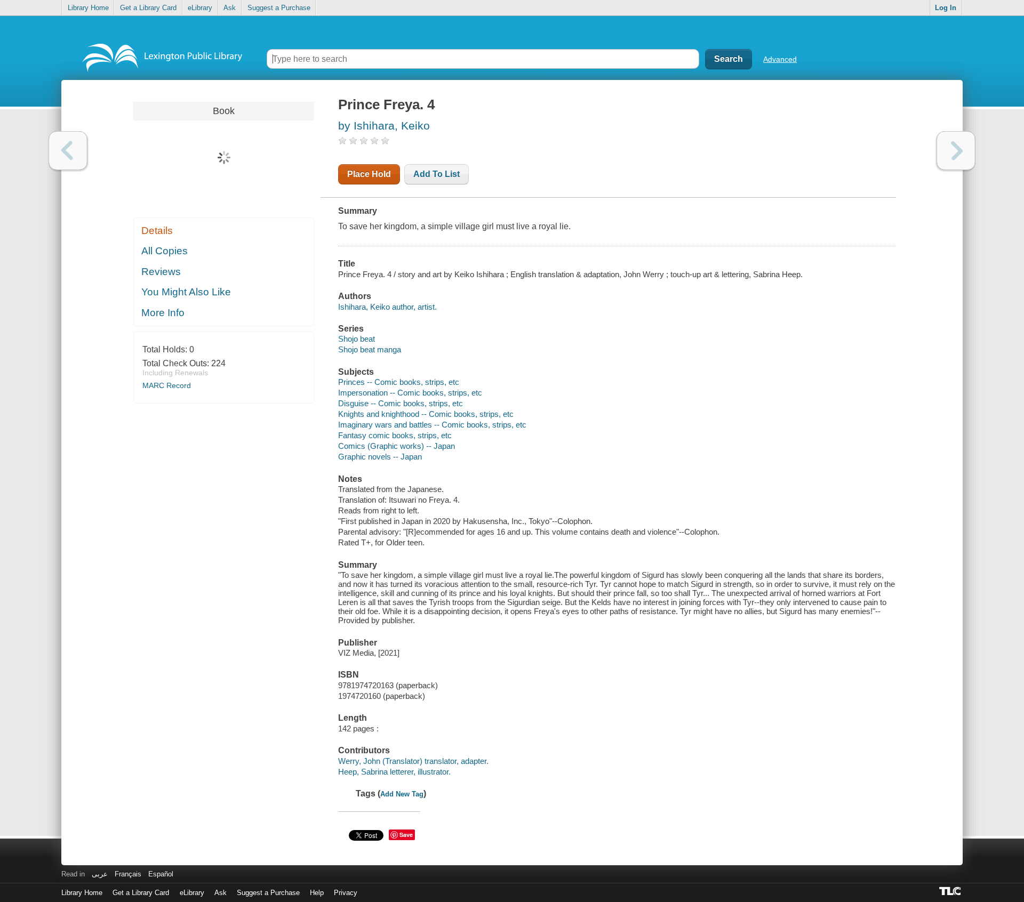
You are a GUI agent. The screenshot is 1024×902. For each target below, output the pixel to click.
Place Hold (369, 174)
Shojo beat (356, 338)
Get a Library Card (148, 8)
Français (128, 874)
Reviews (161, 271)
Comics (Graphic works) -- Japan (396, 445)
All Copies (164, 250)
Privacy (345, 893)
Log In (945, 8)
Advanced (780, 59)
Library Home (88, 8)
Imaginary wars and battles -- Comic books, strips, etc (432, 424)
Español (160, 874)
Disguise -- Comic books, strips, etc (400, 403)
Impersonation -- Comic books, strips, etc (410, 392)
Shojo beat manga (369, 349)
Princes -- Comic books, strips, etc (398, 381)
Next (956, 150)
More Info (163, 312)
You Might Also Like (186, 291)
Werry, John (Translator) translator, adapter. (413, 761)
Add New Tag (401, 794)
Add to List (436, 174)
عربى (100, 874)
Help (317, 893)
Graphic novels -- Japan (380, 456)
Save (406, 835)
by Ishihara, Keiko (384, 125)
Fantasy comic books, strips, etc (395, 435)
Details (157, 230)
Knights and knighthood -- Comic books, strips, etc (426, 413)
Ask (229, 8)
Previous (68, 150)
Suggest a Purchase (278, 8)
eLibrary (200, 8)
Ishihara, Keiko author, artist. (387, 306)
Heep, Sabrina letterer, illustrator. (394, 771)
